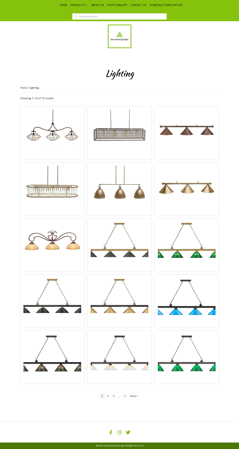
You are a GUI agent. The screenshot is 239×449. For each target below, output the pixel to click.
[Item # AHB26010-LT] (52, 299)
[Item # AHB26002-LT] (119, 131)
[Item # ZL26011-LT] (119, 299)
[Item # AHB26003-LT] (187, 131)
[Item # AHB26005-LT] (119, 187)
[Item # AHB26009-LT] (187, 243)
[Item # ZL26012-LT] (187, 299)
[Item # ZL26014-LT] (119, 355)
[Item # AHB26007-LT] (52, 243)
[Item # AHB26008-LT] (119, 243)
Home (23, 87)
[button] (86, 5)
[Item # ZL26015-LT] (187, 355)
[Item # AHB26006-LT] (187, 187)
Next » (134, 395)
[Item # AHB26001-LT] (52, 131)
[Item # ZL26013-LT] (52, 355)
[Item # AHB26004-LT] (52, 187)
